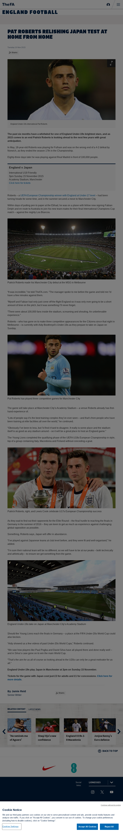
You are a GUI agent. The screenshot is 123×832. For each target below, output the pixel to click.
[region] (61, 816)
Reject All (109, 827)
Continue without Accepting (111, 805)
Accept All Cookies (87, 827)
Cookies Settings (10, 826)
